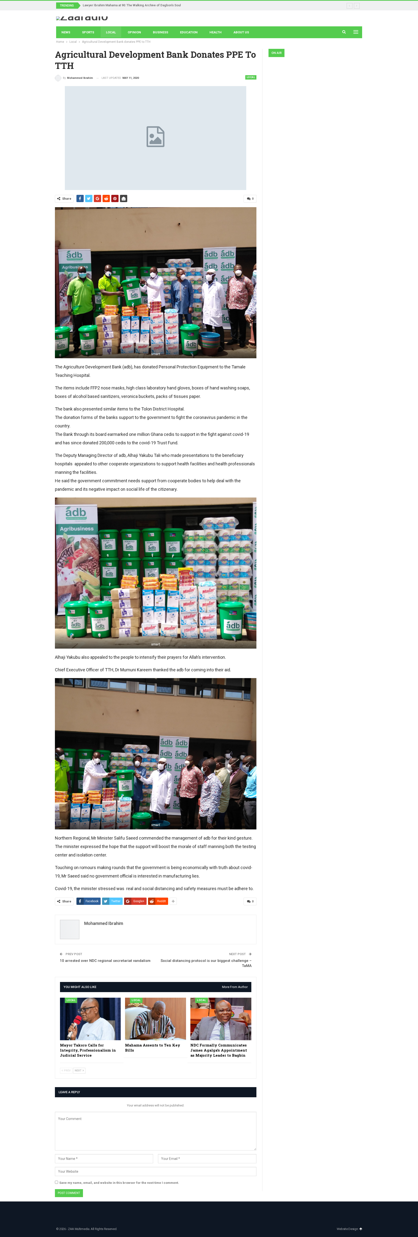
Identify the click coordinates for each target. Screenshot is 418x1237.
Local (111, 32)
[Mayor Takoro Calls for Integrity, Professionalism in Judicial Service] (90, 1019)
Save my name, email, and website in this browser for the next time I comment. (119, 1183)
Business (160, 32)
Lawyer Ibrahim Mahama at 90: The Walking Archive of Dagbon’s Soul (132, 5)
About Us (241, 32)
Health (215, 32)
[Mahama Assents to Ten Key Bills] (155, 1019)
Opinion (134, 32)
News (65, 32)
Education (189, 32)
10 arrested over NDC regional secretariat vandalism (105, 961)
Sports (88, 32)
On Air (276, 53)
